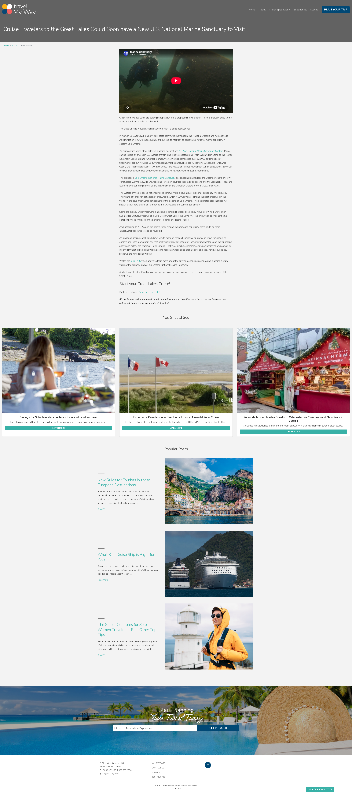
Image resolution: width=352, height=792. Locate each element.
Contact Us (158, 767)
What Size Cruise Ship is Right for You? (126, 557)
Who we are (158, 763)
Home (251, 9)
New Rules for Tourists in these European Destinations (124, 482)
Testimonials (158, 776)
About (262, 9)
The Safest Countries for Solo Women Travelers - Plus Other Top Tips (127, 629)
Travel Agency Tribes (190, 785)
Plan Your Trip (335, 9)
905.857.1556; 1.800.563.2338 (117, 770)
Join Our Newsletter (320, 789)
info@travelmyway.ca (111, 773)
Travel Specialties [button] (278, 9)
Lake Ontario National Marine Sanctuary (154, 177)
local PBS (136, 261)
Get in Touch (218, 728)
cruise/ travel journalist (148, 292)
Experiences (300, 9)
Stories (314, 9)
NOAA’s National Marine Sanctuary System (201, 151)
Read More (103, 509)
